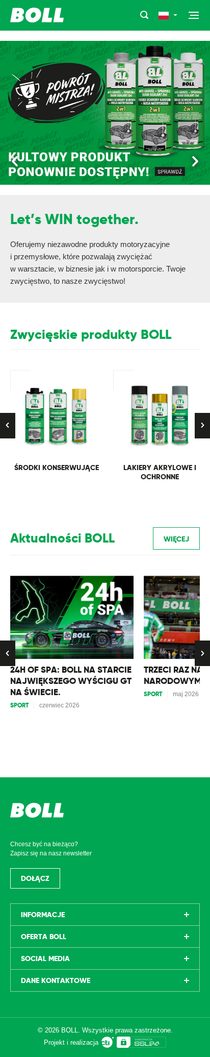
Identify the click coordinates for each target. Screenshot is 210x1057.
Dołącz (35, 878)
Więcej (176, 539)
